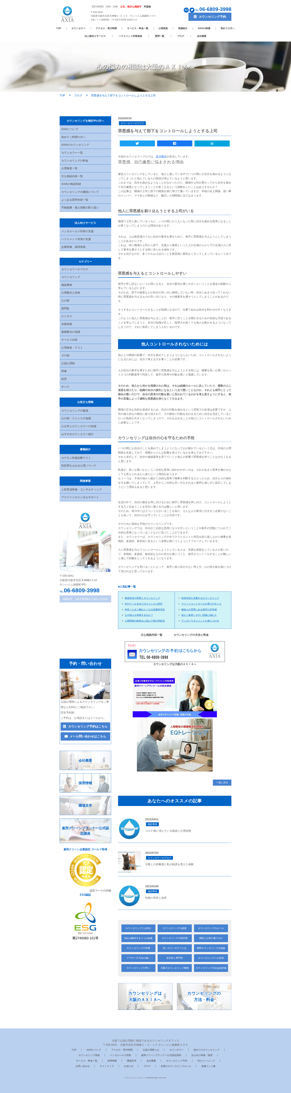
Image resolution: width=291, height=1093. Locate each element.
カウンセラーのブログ (74, 269)
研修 (64, 371)
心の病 (65, 300)
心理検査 (163, 28)
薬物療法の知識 (70, 331)
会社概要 (201, 36)
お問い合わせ (82, 1066)
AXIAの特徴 (204, 28)
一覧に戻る (222, 782)
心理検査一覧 (69, 168)
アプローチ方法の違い (138, 958)
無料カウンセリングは (211, 948)
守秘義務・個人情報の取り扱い (80, 207)
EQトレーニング (206, 1060)
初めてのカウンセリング (206, 1049)
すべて (65, 386)
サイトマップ (107, 1066)
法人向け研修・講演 (202, 1055)
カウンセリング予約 (176, 1060)
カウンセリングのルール (211, 928)
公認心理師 (68, 363)
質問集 (65, 308)
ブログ (180, 36)
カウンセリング (70, 277)
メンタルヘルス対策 (120, 1055)
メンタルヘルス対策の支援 (77, 231)
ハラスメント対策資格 (130, 36)
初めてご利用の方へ (73, 137)
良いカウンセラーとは (174, 948)
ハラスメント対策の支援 (76, 239)
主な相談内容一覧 (72, 176)
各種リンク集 (208, 1066)
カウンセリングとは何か (138, 928)
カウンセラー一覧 (72, 152)
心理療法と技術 (70, 292)
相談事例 (66, 284)
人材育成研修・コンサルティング (81, 489)
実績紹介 (183, 28)
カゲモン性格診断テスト (76, 457)
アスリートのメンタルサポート (80, 497)
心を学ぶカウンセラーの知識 (78, 426)
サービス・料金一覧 (137, 28)
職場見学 (131, 1060)
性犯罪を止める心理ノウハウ (78, 465)
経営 (64, 379)
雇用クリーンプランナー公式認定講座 (161, 1055)
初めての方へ (228, 28)
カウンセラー (78, 28)
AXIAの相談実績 (71, 184)
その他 (65, 355)
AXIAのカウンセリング (75, 144)
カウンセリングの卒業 (138, 948)
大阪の (174, 967)
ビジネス (66, 316)
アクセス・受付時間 (106, 28)
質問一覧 (159, 36)
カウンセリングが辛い (138, 967)
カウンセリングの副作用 (175, 938)
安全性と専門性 (174, 958)
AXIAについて (69, 129)
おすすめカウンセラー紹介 (77, 434)
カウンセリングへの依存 (211, 958)
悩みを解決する (138, 938)
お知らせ (128, 1066)
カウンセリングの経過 (174, 928)
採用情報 (112, 1060)
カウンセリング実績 (89, 1055)
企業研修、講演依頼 (73, 246)
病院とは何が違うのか (211, 938)
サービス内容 (69, 339)
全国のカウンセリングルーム (176, 1066)
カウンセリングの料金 (74, 160)
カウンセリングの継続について (80, 191)
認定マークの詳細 (100, 890)
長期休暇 (66, 324)
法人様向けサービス (95, 36)
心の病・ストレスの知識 (76, 418)
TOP (58, 28)
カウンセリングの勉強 (74, 410)
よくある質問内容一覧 (74, 199)
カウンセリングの (211, 967)
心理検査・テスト (72, 347)
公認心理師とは (151, 1049)
